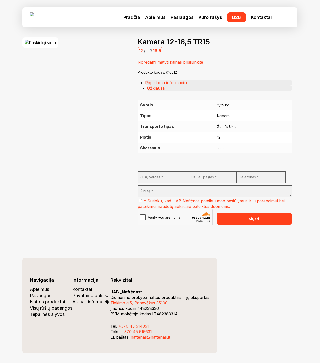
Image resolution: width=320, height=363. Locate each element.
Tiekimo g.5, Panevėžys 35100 (139, 303)
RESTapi (53, 343)
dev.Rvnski (38, 343)
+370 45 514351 (133, 326)
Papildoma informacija (166, 82)
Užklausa (156, 88)
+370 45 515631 (137, 331)
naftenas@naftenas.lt (150, 337)
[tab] (219, 83)
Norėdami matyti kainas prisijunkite (170, 62)
